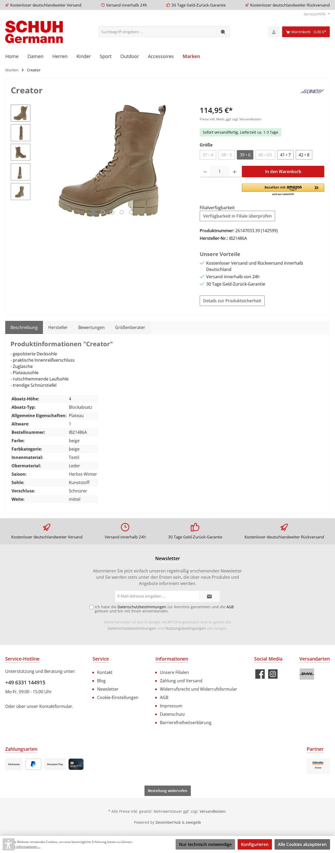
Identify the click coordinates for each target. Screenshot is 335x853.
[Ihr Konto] (274, 31)
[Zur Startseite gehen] (34, 32)
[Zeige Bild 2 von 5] (103, 212)
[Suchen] (223, 31)
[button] (283, 190)
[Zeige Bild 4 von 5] (122, 212)
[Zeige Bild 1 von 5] (93, 212)
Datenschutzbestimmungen (132, 628)
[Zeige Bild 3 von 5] (112, 212)
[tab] (24, 327)
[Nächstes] (185, 160)
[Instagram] (273, 674)
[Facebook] (260, 674)
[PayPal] (33, 764)
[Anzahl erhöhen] (234, 171)
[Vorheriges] (39, 160)
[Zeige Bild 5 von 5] (131, 212)
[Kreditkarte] (76, 764)
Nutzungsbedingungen (185, 628)
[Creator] (312, 91)
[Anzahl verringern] (205, 171)
